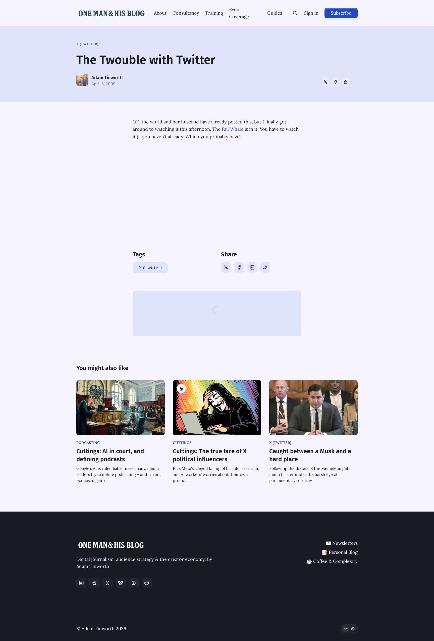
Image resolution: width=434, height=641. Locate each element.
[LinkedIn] (252, 267)
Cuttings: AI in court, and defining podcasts (110, 455)
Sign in (311, 13)
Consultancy (186, 13)
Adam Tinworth (107, 77)
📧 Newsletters (341, 543)
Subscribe (341, 13)
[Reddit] (147, 583)
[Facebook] (336, 82)
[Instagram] (134, 583)
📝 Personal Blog (340, 552)
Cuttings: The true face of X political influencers (210, 455)
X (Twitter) (87, 44)
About (160, 13)
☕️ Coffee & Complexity (332, 561)
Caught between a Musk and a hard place (310, 455)
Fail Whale (232, 129)
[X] (325, 82)
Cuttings (182, 442)
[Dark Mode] (349, 628)
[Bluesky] (121, 583)
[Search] (295, 13)
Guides (274, 13)
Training (214, 13)
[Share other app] (346, 82)
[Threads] (107, 583)
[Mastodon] (94, 583)
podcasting (88, 442)
